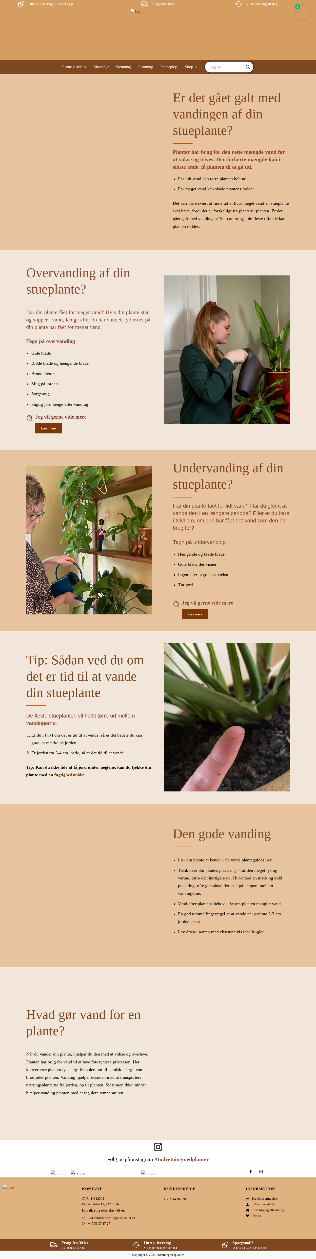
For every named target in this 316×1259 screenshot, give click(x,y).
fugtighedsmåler (69, 774)
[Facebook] (250, 1172)
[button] (302, 12)
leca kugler (253, 931)
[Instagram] (261, 1172)
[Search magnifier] (247, 67)
